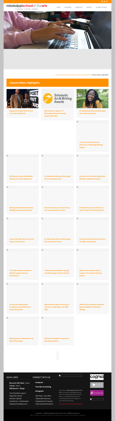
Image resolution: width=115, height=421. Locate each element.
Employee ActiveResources (18, 404)
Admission (78, 7)
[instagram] (107, 2)
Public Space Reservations (44, 404)
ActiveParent (13, 401)
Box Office (47, 396)
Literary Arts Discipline (82, 75)
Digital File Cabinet (15, 396)
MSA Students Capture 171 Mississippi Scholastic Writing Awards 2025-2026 (55, 113)
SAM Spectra (13, 388)
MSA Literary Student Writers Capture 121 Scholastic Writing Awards (90, 273)
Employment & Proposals (44, 401)
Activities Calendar (15, 399)
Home (58, 7)
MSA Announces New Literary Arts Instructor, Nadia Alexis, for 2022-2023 (56, 307)
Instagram (39, 391)
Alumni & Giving (101, 7)
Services (89, 7)
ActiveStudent (24, 401)
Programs (67, 7)
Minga (22, 388)
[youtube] (104, 2)
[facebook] (102, 2)
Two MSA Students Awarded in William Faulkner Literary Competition (20, 273)
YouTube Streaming (43, 387)
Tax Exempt (82, 415)
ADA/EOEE (75, 415)
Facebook (39, 382)
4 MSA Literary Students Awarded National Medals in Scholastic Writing (91, 307)
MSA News (39, 396)
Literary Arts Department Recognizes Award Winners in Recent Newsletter (20, 307)
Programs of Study (67, 75)
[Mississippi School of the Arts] (25, 6)
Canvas (12, 386)
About (28, 383)
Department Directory (43, 399)
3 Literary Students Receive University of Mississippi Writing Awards (91, 144)
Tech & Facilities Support (17, 393)
